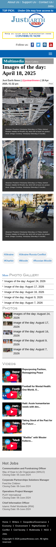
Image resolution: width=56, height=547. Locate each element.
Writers (15, 522)
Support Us (29, 2)
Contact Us (46, 2)
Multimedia (34, 530)
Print (51, 84)
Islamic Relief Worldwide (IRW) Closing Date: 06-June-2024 (18, 507)
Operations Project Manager (17, 491)
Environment (21, 526)
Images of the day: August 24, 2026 (24, 281)
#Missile (23, 260)
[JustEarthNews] (28, 20)
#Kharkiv (9, 260)
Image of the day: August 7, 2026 (23, 302)
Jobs (51, 6)
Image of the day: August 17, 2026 (24, 286)
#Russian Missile (42, 260)
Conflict (6, 530)
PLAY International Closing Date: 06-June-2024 (16, 496)
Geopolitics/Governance (35, 522)
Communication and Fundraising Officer (24, 468)
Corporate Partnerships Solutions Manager (25, 480)
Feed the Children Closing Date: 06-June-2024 (16, 485)
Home (5, 522)
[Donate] (28, 35)
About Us (13, 2)
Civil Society (19, 530)
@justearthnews (31, 80)
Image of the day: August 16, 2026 (24, 292)
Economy (7, 526)
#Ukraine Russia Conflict (32, 254)
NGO (46, 530)
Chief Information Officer (15, 502)
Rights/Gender (39, 526)
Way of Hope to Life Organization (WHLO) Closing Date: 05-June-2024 (23, 473)
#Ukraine (9, 254)
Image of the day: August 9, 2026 (23, 297)
